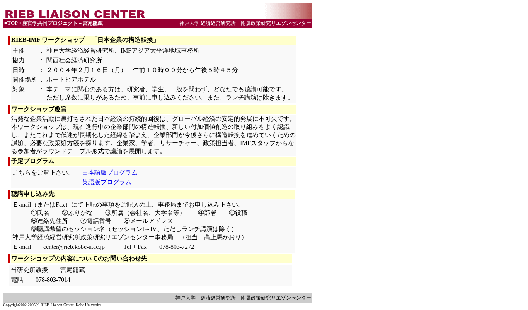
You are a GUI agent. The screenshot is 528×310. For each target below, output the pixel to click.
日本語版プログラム (110, 172)
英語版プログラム (106, 182)
